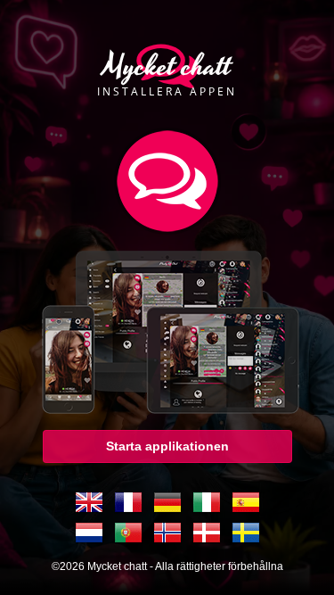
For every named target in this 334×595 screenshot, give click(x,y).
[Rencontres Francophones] (128, 502)
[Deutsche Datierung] (167, 502)
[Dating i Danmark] (206, 532)
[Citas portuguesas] (128, 532)
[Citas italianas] (206, 502)
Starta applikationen (167, 446)
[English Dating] (89, 502)
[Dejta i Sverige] (246, 532)
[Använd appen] (167, 327)
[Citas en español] (246, 502)
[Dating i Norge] (167, 532)
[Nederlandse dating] (89, 532)
